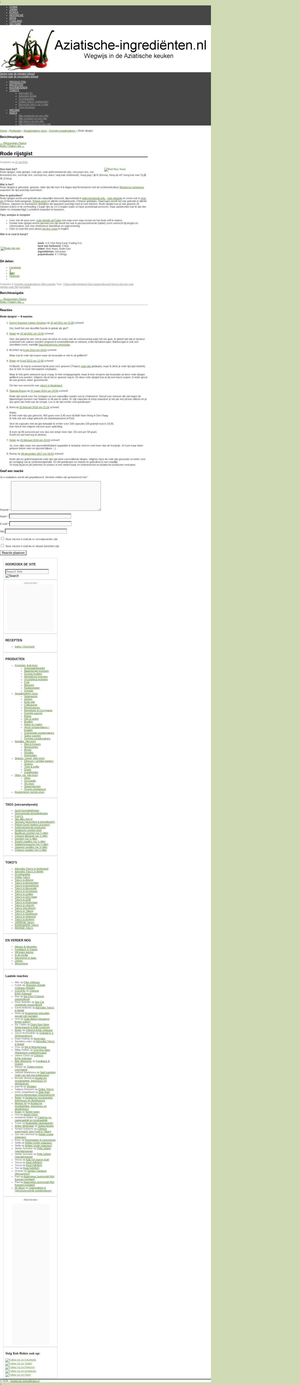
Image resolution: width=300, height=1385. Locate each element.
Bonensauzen (32, 707)
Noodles (29, 752)
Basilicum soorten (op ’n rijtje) (31, 833)
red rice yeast (49, 228)
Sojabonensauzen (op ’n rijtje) (31, 844)
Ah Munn (20, 1187)
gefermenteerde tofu (94, 198)
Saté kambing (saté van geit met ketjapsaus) (35, 1074)
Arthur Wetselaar (24, 1125)
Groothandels (26, 98)
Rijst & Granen (32, 744)
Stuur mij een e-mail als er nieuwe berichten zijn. (32, 546)
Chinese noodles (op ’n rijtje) (31, 850)
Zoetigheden (31, 772)
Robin (12, 333)
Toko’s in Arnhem (24, 919)
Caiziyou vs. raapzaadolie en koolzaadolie (33, 1119)
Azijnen (28, 699)
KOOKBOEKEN (18, 87)
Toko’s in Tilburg (24, 910)
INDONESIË (16, 15)
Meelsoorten (31, 747)
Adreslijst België (28, 96)
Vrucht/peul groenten (36, 679)
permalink (24, 286)
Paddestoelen (32, 687)
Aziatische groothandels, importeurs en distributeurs (31, 1081)
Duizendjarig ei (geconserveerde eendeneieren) (33, 1189)
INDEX (13, 112)
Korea (115, 284)
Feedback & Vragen (26, 949)
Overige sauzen (33, 713)
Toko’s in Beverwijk (26, 888)
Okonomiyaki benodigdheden (31, 813)
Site (2, 531)
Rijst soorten (48, 284)
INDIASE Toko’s (24, 927)
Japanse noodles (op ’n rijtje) (31, 847)
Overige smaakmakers (62, 130)
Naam (4, 516)
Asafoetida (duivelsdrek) (39, 1123)
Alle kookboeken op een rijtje (35, 124)
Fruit (26, 682)
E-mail (4, 523)
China (66, 284)
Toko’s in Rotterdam (26, 902)
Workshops (21, 963)
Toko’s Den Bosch (25, 908)
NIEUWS (14, 110)
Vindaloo (31, 1086)
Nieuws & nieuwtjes (26, 946)
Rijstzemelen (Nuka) (13, 143)
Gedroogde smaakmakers (39, 732)
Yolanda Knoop (17, 390)
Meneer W (20, 1103)
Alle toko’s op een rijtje (31, 121)
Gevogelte (30, 780)
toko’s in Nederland (51, 385)
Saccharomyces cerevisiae (54, 344)
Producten (15, 130)
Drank (27, 769)
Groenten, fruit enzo (26, 665)
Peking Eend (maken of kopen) (32, 824)
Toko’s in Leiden (24, 894)
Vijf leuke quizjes (24, 952)
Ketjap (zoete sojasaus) (38, 1142)
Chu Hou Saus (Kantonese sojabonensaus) (32, 1051)
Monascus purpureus (132, 187)
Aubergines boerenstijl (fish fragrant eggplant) (34, 1178)
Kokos (27, 716)
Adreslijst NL (26, 93)
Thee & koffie (31, 766)
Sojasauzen (31, 696)
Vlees (27, 777)
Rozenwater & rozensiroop (40, 1139)
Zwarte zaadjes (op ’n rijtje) (30, 841)
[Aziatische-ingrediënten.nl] (105, 70)
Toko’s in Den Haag (26, 896)
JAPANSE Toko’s (24, 922)
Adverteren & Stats (25, 957)
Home (3, 130)
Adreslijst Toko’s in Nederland (31, 868)
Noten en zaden (33, 724)
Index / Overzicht (24, 646)
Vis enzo (29, 783)
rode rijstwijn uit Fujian (48, 220)
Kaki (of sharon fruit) (37, 1159)
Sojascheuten (46, 1125)
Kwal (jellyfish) (34, 1162)
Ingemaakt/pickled (34, 668)
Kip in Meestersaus (35, 1047)
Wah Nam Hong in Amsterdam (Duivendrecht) (35, 1093)
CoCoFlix (20, 990)
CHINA (13, 6)
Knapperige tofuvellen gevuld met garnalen (32, 1014)
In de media (21, 955)
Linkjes (19, 960)
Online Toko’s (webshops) (34, 101)
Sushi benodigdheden (27, 810)
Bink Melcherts (23, 1061)
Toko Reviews (27, 107)
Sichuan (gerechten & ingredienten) (35, 821)
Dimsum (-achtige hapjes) (38, 761)
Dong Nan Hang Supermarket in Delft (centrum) (32, 1026)
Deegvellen (30, 755)
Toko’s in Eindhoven (26, 913)
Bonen (27, 749)
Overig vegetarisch (35, 789)
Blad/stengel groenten (36, 671)
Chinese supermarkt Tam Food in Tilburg (33, 1130)
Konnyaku (39, 1038)
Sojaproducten (32, 786)
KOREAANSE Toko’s (27, 925)
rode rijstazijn (114, 198)
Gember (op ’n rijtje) (26, 838)
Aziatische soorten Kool (28, 830)
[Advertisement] (30, 607)
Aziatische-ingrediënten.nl (24, 1380)
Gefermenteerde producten (30, 827)
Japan (96, 284)
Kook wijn (29, 701)
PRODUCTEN (17, 81)
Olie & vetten (31, 718)
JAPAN (13, 9)
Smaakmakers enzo (35, 130)
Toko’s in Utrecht (24, 905)
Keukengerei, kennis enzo (29, 792)
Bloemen (29, 685)
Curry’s (19, 816)
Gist (90, 284)
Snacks (28, 763)
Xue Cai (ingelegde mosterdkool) (29, 1003)
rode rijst (14, 286)
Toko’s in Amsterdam (26, 882)
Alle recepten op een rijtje (33, 118)
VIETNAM (15, 23)
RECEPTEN (16, 84)
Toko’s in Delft (23, 899)
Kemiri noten (33, 1111)
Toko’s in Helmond (25, 916)
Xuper (18, 1030)
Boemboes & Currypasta (38, 710)
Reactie (5, 509)
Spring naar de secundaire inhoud (19, 76)
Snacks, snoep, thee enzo (30, 758)
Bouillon (28, 721)
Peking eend (40, 201)
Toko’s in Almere (24, 880)
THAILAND (15, 20)
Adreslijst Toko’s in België (29, 871)
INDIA (12, 18)
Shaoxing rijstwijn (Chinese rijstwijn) (30, 986)
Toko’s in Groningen (26, 891)
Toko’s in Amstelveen (27, 885)
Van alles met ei (23, 819)
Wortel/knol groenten (36, 676)
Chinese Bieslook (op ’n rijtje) (31, 835)
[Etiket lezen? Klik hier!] (10, 248)
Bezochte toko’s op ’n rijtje (33, 104)
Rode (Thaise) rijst (12, 146)
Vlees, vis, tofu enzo (26, 775)
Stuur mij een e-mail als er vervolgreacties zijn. (31, 539)
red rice (123, 284)
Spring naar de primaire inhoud (17, 73)
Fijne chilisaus (32, 982)
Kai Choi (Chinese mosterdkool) (29, 998)
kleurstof (106, 284)
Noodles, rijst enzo (25, 741)
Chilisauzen (30, 704)
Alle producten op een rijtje (34, 115)
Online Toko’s (22, 877)
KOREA (13, 12)
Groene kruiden (33, 673)
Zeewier (28, 690)
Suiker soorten (32, 735)
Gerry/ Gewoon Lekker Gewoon (27, 322)
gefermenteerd (79, 284)
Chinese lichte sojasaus (27, 992)
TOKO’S (14, 90)
